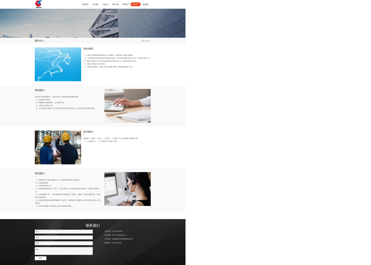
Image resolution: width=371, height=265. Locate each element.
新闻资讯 (126, 4)
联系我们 (146, 4)
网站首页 (85, 4)
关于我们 (95, 4)
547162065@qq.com (119, 235)
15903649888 (117, 243)
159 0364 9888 (117, 231)
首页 (142, 41)
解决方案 (115, 4)
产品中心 (105, 4)
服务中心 (136, 4)
